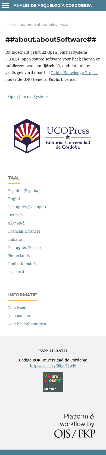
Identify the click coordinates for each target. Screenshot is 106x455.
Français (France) (24, 231)
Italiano (15, 239)
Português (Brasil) (24, 247)
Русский (16, 271)
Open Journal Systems (28, 96)
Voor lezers (17, 307)
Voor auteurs (19, 315)
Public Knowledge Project (74, 72)
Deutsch (15, 214)
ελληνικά (16, 223)
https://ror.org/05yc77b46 (53, 365)
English (14, 198)
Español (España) (24, 190)
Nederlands (19, 255)
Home (11, 25)
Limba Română (22, 263)
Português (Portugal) (27, 206)
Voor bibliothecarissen (27, 323)
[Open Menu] (5, 5)
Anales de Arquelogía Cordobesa (53, 5)
